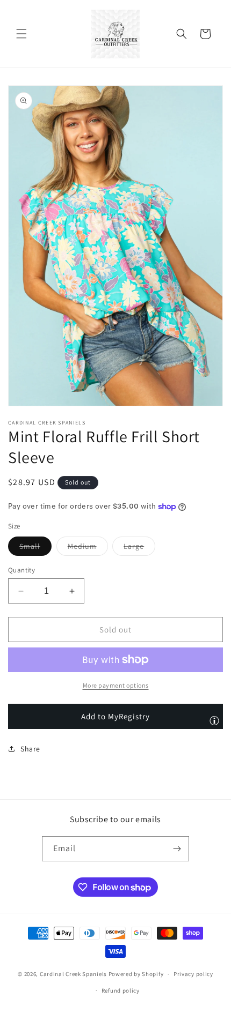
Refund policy (121, 990)
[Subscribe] (177, 848)
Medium (88, 548)
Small (35, 548)
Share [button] (30, 749)
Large (139, 548)
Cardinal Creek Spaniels (73, 974)
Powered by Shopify (136, 974)
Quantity (21, 570)
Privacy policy (193, 974)
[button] (21, 34)
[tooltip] (214, 720)
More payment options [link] (116, 685)
